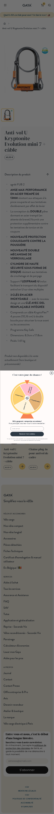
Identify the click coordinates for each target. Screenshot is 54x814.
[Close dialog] (51, 373)
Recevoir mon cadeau (27, 434)
